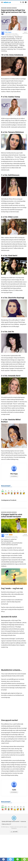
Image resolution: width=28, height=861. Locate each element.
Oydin (6, 534)
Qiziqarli (4, 7)
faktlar (9, 7)
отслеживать (14, 476)
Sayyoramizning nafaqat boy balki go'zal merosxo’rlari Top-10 (13, 12)
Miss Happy (8, 32)
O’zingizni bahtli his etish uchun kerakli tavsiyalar (11, 515)
